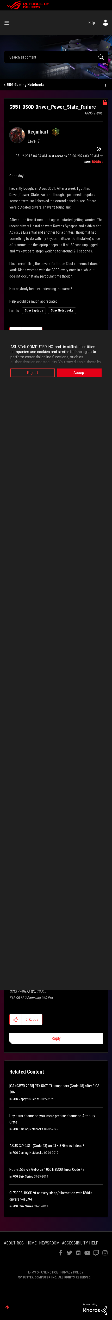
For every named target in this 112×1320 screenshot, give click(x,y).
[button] (16, 1019)
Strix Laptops (34, 310)
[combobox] (56, 57)
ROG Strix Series (23, 1176)
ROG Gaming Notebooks (26, 85)
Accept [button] (79, 373)
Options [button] (104, 85)
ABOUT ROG (14, 1243)
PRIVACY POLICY (71, 1272)
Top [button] (7, 1307)
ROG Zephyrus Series (26, 1099)
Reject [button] (32, 373)
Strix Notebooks (62, 310)
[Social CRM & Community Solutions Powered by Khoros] (95, 1309)
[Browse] (8, 22)
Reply (56, 1038)
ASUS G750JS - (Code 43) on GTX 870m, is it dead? (46, 1146)
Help (92, 23)
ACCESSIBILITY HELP (80, 1243)
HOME (31, 1243)
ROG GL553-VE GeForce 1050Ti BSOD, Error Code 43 (46, 1169)
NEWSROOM (49, 1243)
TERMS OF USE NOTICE (42, 1272)
